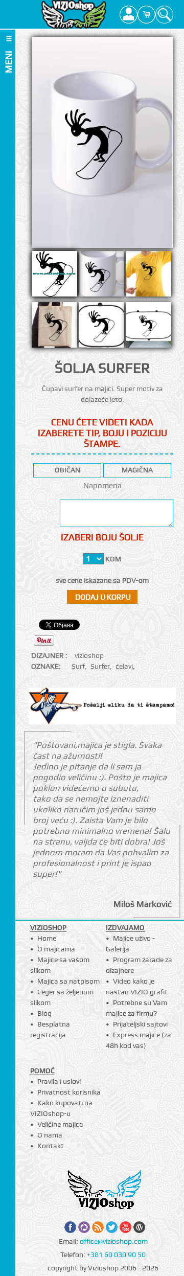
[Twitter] (112, 1227)
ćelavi (124, 666)
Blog (44, 1013)
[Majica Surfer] (148, 276)
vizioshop (89, 655)
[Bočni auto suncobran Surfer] (101, 327)
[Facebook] (70, 1227)
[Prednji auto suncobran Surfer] (148, 327)
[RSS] (98, 1227)
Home (46, 938)
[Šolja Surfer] (101, 276)
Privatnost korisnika (69, 1092)
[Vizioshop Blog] (139, 1227)
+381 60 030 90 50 (116, 1254)
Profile (128, 14)
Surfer (100, 666)
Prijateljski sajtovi (140, 1024)
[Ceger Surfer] (54, 327)
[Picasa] (84, 1227)
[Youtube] (125, 1227)
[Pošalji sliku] (102, 707)
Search (164, 14)
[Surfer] (102, 142)
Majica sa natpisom (68, 981)
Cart (146, 14)
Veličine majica (60, 1124)
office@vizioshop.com (114, 1241)
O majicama (56, 949)
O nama (49, 1135)
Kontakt (50, 1146)
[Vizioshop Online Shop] (73, 14)
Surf (78, 666)
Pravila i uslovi (59, 1081)
